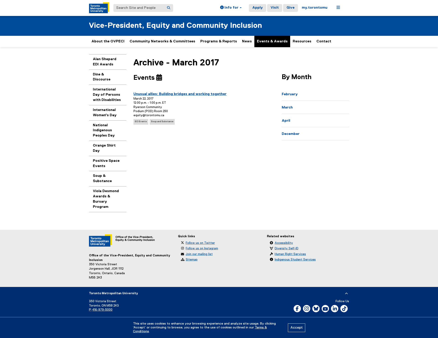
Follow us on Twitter (200, 243)
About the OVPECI (108, 41)
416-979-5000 (102, 309)
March (287, 107)
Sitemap (192, 259)
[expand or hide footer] (346, 293)
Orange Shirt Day (104, 148)
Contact (323, 41)
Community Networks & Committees (162, 41)
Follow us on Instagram (202, 248)
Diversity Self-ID (286, 248)
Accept (296, 328)
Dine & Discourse (101, 77)
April (286, 121)
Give (291, 8)
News (247, 41)
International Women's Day (105, 112)
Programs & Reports (218, 41)
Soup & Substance (102, 178)
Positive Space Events (106, 163)
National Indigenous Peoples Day (104, 131)
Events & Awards (272, 41)
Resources (302, 41)
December (291, 134)
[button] (231, 8)
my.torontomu (314, 8)
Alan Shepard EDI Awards (104, 61)
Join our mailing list (199, 254)
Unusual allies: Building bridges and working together (180, 94)
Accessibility (284, 243)
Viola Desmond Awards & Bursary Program (106, 199)
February (290, 94)
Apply (257, 8)
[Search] (168, 8)
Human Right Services (290, 254)
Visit (275, 8)
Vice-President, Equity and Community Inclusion (175, 25)
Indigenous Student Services (295, 259)
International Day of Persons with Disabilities (107, 95)
